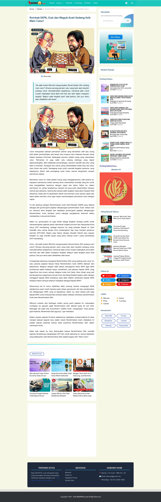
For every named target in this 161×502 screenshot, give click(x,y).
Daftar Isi (68, 475)
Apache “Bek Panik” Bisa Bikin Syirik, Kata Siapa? (122, 217)
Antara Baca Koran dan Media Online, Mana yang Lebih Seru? (82, 396)
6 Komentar (120, 160)
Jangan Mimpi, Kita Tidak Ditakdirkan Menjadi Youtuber (60, 396)
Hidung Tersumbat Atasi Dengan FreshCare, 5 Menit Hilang (120, 155)
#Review (106, 298)
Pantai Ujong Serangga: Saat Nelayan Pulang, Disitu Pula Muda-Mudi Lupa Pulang (121, 109)
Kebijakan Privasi (71, 478)
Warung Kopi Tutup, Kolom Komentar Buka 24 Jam (39, 374)
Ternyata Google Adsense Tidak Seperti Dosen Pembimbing (39, 396)
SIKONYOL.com (82, 497)
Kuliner (121, 298)
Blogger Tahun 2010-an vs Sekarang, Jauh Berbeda (82, 374)
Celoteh (35, 34)
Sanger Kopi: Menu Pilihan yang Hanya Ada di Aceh (120, 120)
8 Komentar (120, 136)
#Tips (105, 301)
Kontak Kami (69, 480)
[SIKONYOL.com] (37, 3)
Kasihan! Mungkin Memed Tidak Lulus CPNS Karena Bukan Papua (122, 248)
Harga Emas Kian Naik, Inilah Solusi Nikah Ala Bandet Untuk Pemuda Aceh (61, 375)
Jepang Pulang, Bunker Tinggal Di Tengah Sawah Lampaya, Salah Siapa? (121, 144)
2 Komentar (119, 90)
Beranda (68, 472)
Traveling (122, 301)
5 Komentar (120, 114)
